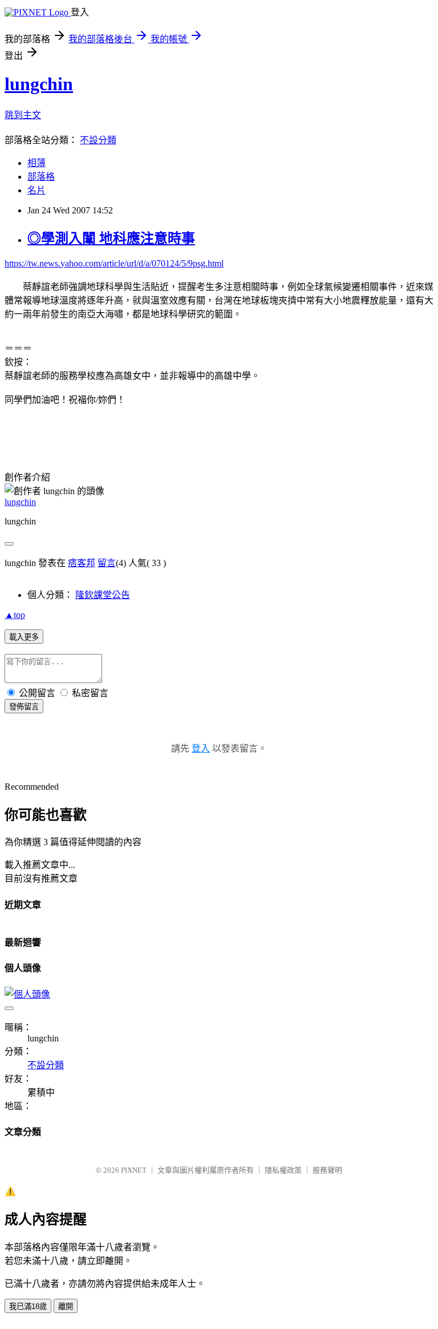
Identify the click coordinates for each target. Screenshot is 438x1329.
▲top (15, 615)
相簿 (36, 163)
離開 (65, 1306)
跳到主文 (23, 115)
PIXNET (134, 1170)
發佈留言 (24, 706)
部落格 (41, 176)
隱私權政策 (283, 1170)
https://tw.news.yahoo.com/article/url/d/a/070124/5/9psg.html (114, 263)
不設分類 (98, 140)
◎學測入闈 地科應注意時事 (111, 238)
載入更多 (24, 637)
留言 (107, 563)
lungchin (39, 84)
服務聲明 (327, 1170)
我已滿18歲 (28, 1306)
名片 (36, 190)
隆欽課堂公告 (102, 595)
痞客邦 (81, 563)
